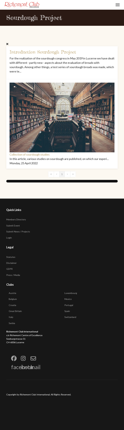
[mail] (30, 354)
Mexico (68, 299)
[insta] (21, 354)
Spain (67, 311)
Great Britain (15, 311)
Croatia (12, 305)
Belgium (13, 299)
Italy (11, 317)
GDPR (9, 269)
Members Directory (16, 219)
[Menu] (118, 5)
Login (9, 237)
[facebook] (11, 354)
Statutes (10, 257)
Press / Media (13, 275)
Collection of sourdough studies (30, 154)
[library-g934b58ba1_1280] (62, 117)
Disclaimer (11, 263)
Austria (12, 293)
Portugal (68, 305)
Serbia (12, 323)
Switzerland (70, 317)
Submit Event (13, 225)
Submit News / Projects (18, 231)
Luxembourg (70, 293)
